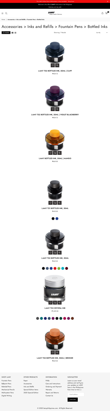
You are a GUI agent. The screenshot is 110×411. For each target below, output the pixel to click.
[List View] (15, 32)
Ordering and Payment (54, 386)
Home (3, 19)
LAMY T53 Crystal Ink (55, 308)
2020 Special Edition (31, 392)
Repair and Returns (52, 392)
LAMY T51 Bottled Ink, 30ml (55, 208)
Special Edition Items (31, 389)
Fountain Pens (6, 380)
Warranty (49, 389)
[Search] (6, 13)
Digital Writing (7, 395)
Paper (26, 380)
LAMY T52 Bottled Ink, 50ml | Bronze (55, 358)
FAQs (47, 380)
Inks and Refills (29, 386)
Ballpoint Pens (6, 383)
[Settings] (102, 13)
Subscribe (73, 399)
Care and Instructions (53, 383)
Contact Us (49, 395)
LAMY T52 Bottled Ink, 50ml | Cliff (55, 71)
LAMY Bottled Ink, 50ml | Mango (55, 158)
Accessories (28, 383)
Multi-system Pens (8, 392)
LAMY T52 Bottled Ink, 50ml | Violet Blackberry (55, 114)
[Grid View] (12, 32)
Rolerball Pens (6, 386)
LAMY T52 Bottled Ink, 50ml (55, 258)
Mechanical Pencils (8, 389)
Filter (7, 33)
